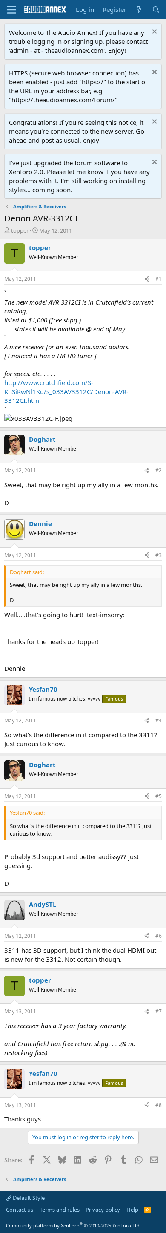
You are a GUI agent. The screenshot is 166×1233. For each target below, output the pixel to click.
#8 (158, 1105)
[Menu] (12, 9)
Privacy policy (103, 1209)
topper (20, 230)
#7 (158, 1011)
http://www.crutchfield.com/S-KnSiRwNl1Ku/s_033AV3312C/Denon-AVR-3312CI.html (66, 391)
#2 (158, 470)
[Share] (146, 279)
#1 (158, 278)
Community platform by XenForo (73, 1225)
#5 (158, 796)
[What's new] (139, 9)
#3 (158, 555)
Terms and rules (60, 1209)
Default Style (28, 1197)
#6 (158, 936)
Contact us (19, 1209)
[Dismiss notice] (153, 32)
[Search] (156, 9)
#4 (158, 720)
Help (132, 1209)
